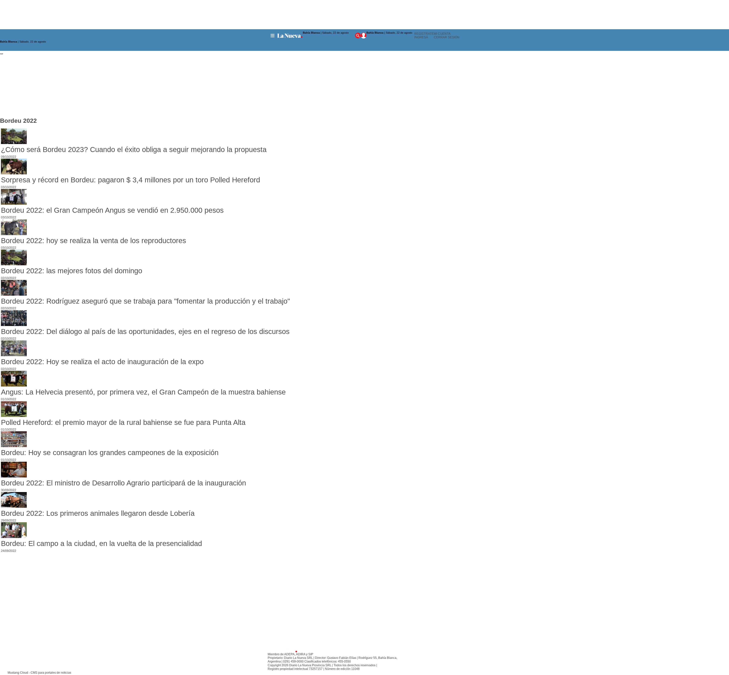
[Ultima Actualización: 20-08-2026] (390, 37)
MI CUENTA (442, 33)
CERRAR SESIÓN (446, 37)
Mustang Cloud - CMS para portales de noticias (39, 672)
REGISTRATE (424, 33)
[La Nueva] (290, 36)
